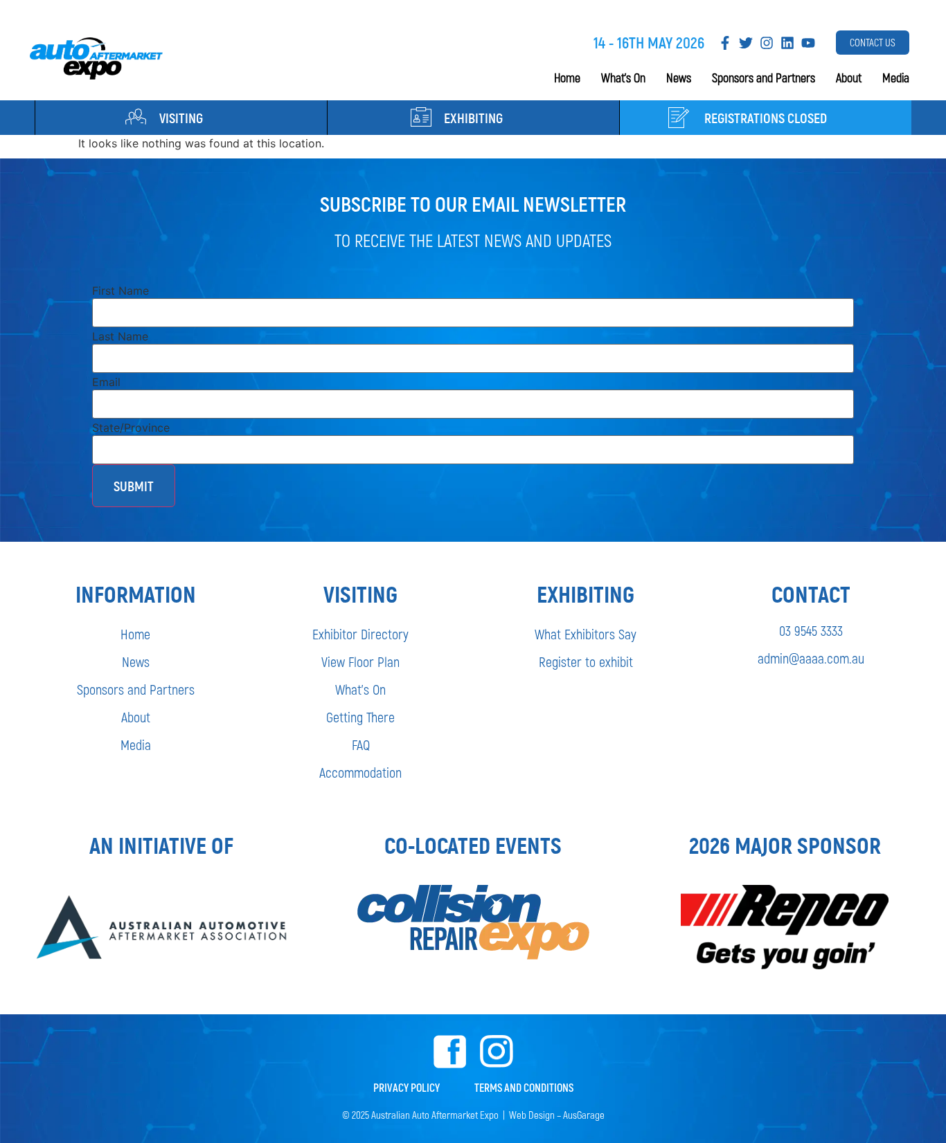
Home (567, 77)
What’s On (623, 77)
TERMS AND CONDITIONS (523, 1087)
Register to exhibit (586, 661)
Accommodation (360, 772)
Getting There (360, 716)
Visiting (181, 117)
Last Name (120, 336)
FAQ (361, 744)
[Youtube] (808, 43)
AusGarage (584, 1114)
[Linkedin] (787, 43)
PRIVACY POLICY (406, 1087)
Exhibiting (473, 117)
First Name (120, 290)
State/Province (131, 427)
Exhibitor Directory (360, 633)
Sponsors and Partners (763, 77)
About (849, 77)
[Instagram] (767, 43)
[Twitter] (746, 43)
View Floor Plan (360, 661)
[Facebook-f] (725, 43)
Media (895, 77)
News (678, 77)
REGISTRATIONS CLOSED (765, 117)
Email (106, 381)
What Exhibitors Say (585, 633)
